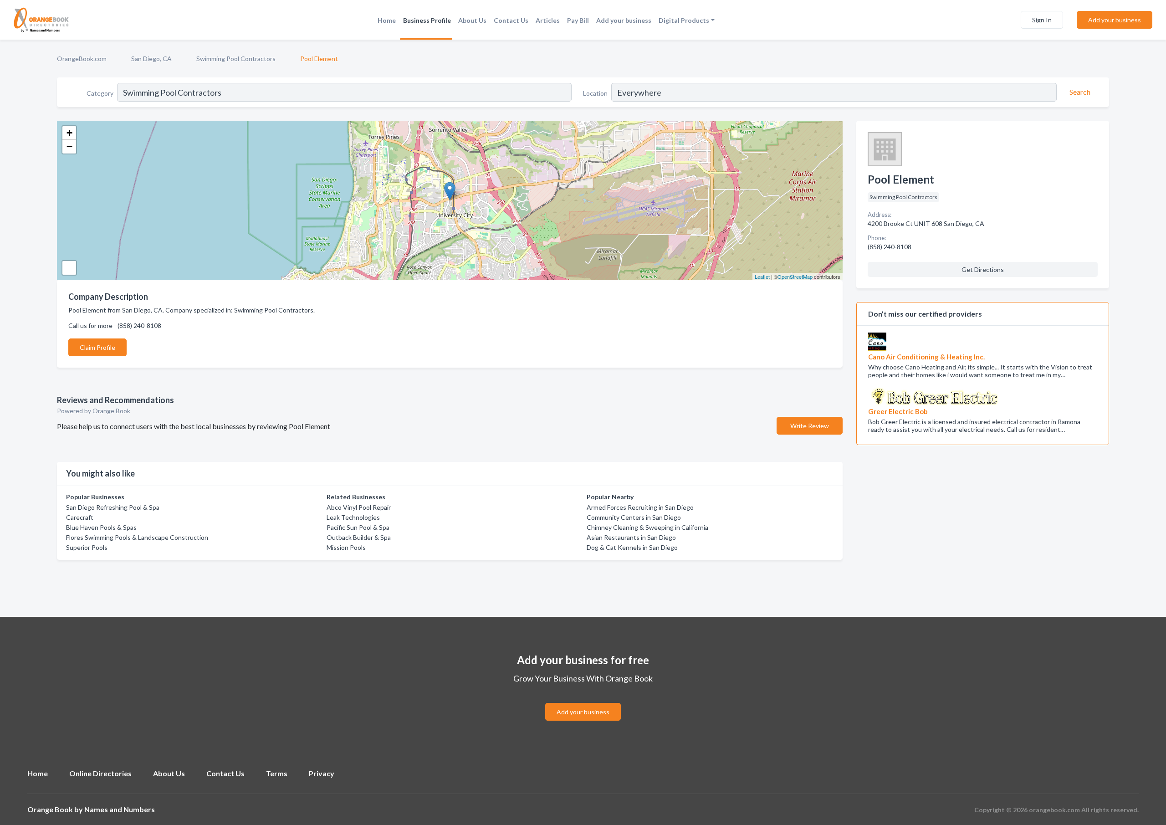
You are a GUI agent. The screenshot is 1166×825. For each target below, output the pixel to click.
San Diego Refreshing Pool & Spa (112, 507)
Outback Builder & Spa (359, 537)
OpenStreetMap (795, 276)
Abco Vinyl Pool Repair (359, 507)
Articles (548, 20)
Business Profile (427, 20)
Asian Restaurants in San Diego (631, 537)
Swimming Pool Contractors (236, 58)
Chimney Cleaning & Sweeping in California (647, 527)
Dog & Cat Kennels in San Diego (632, 547)
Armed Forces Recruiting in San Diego (640, 507)
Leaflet (762, 276)
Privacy (321, 773)
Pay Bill (578, 20)
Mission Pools (346, 547)
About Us (472, 20)
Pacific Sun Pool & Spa (358, 527)
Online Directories (100, 773)
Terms (276, 773)
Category (100, 93)
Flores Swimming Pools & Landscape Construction (137, 537)
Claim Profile (97, 347)
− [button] (69, 146)
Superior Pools (86, 547)
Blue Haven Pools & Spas (101, 527)
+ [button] (69, 132)
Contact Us (511, 20)
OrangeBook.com (82, 58)
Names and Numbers (119, 809)
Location (595, 93)
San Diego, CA (151, 58)
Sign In (1042, 20)
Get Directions (982, 269)
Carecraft (79, 517)
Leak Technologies (353, 517)
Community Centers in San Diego (634, 517)
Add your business (623, 20)
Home (387, 20)
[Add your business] (583, 701)
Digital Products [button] (684, 20)
